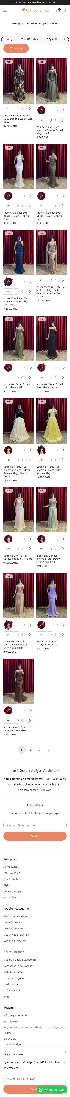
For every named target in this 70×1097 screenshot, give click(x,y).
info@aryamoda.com (16, 1015)
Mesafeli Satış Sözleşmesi (19, 959)
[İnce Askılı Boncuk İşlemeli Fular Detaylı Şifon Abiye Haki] (51, 509)
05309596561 (11, 1021)
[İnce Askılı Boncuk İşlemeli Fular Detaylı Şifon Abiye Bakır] (18, 595)
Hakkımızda (10, 984)
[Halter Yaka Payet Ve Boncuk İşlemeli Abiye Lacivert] (18, 252)
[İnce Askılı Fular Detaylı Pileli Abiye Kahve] (51, 338)
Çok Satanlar (11, 879)
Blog (6, 996)
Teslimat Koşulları (14, 978)
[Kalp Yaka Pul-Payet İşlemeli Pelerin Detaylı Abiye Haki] (51, 81)
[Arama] (65, 10)
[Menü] (5, 10)
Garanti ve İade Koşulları (18, 965)
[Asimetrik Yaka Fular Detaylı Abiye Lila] (51, 595)
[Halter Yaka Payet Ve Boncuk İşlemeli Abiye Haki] (51, 166)
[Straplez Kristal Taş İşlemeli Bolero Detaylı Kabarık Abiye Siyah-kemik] (18, 421)
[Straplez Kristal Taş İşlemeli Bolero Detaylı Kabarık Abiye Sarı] (51, 421)
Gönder (35, 836)
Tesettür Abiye (12, 922)
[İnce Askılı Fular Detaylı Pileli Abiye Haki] (18, 338)
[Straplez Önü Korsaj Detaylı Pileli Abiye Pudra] (18, 509)
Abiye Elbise (11, 866)
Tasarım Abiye (12, 891)
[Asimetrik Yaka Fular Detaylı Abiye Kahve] (18, 681)
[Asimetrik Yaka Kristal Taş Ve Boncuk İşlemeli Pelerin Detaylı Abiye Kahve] (51, 252)
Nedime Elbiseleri (14, 940)
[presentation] (30, 109)
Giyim (6, 885)
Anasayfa (17, 23)
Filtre (18, 48)
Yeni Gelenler (11, 872)
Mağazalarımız (12, 990)
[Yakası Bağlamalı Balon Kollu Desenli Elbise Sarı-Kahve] (18, 81)
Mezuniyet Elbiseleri (16, 934)
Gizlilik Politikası (13, 971)
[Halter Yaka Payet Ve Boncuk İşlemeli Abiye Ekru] (18, 166)
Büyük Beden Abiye (15, 916)
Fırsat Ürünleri (12, 897)
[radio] (8, 109)
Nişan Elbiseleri (13, 928)
